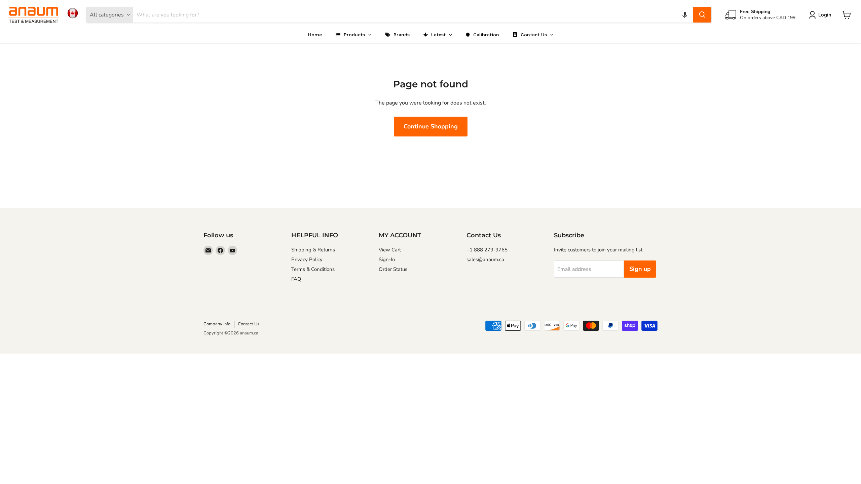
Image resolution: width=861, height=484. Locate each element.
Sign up (640, 269)
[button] (684, 15)
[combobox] (413, 15)
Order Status (393, 269)
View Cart (390, 249)
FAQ (296, 279)
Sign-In (387, 259)
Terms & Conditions (313, 269)
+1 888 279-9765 (487, 249)
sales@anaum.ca (485, 259)
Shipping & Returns (313, 249)
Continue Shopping (431, 126)
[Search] (702, 15)
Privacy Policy (307, 259)
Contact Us (248, 324)
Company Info (216, 324)
